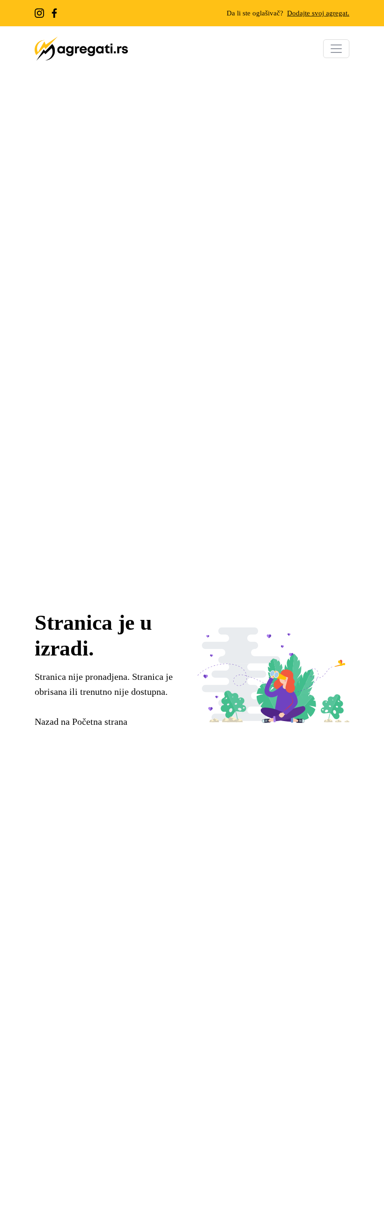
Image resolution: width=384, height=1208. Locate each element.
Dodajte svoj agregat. (318, 13)
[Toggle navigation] (336, 48)
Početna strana (99, 721)
